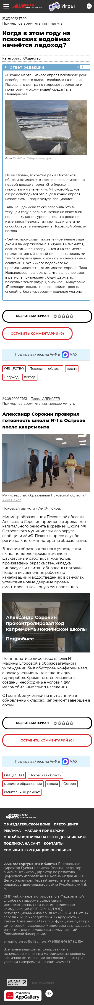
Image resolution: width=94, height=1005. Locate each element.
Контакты (53, 843)
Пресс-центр (66, 824)
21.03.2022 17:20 (14, 19)
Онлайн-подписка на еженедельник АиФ (45, 837)
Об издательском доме (27, 824)
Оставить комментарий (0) (37, 334)
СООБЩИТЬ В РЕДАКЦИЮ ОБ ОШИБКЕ (38, 850)
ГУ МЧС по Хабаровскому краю (32, 158)
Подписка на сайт (22, 843)
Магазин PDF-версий (44, 831)
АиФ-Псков (11, 500)
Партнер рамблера (43, 982)
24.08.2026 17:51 (14, 399)
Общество (32, 58)
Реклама (12, 831)
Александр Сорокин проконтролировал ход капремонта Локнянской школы (46, 623)
